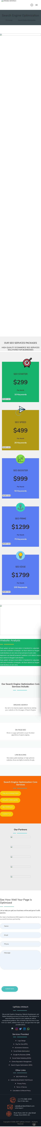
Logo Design (22, 1041)
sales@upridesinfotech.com (24, 1106)
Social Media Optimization (22, 1051)
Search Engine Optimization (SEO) (21, 1065)
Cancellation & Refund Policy (22, 1091)
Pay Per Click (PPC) (22, 1044)
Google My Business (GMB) (21, 1055)
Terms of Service (21, 1087)
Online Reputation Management (21, 1062)
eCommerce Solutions (21, 1048)
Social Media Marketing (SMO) (21, 1058)
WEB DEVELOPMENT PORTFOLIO (22, 1080)
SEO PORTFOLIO (21, 1077)
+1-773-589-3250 (25, 1099)
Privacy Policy (21, 1084)
